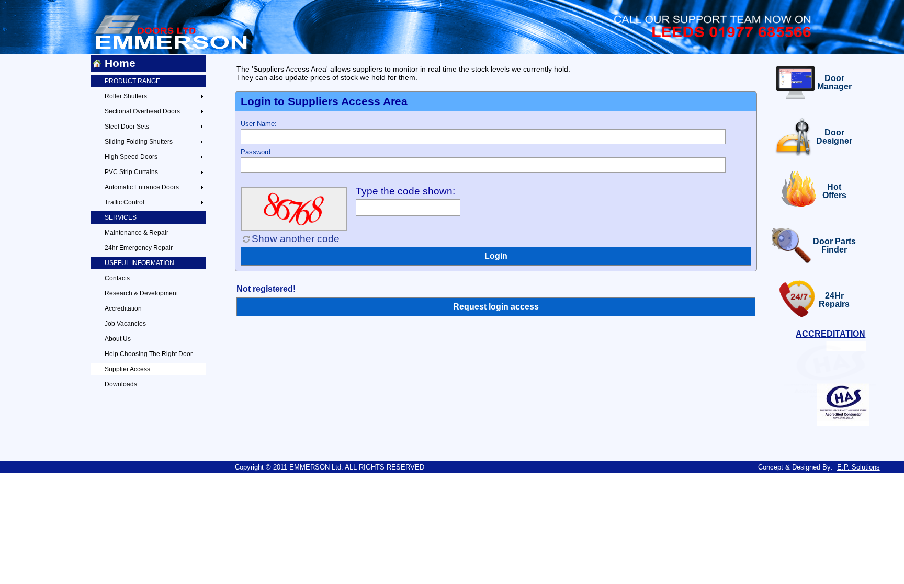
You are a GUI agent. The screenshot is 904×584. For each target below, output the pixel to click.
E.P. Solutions (858, 467)
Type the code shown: (405, 191)
